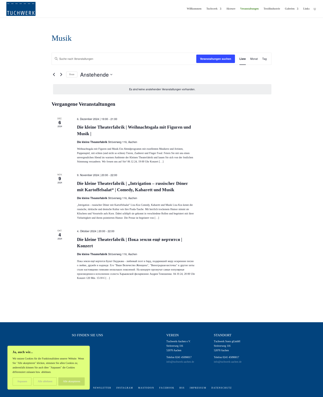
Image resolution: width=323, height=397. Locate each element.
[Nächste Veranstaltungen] (61, 74)
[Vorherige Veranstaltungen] (54, 74)
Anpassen (22, 381)
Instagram (124, 388)
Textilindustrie (272, 8)
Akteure (230, 8)
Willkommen (194, 8)
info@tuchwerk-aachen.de (180, 361)
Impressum (198, 388)
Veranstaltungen (249, 8)
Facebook (166, 388)
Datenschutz (221, 388)
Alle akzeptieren (71, 381)
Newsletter (102, 388)
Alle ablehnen (45, 381)
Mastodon (146, 388)
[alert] (162, 89)
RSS (182, 388)
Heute (71, 74)
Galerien (290, 8)
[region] (48, 368)
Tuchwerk (212, 8)
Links (306, 8)
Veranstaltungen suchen (215, 59)
